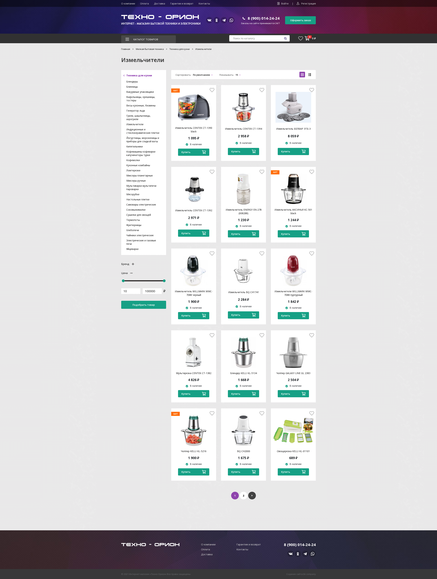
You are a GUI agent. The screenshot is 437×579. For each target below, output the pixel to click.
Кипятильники (134, 146)
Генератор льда (135, 110)
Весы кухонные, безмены (141, 105)
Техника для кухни (180, 49)
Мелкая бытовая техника (150, 49)
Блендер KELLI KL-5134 (243, 373)
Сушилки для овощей (138, 214)
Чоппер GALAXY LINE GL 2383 (293, 373)
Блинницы (132, 86)
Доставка (159, 3)
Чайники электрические (140, 235)
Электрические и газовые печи (141, 242)
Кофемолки (133, 160)
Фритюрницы (133, 225)
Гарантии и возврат (181, 3)
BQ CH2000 (243, 451)
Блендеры (132, 81)
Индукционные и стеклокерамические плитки (142, 131)
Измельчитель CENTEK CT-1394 (243, 128)
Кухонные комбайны (138, 165)
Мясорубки (132, 194)
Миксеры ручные (136, 180)
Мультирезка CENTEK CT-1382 (193, 373)
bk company (309, 574)
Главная (125, 49)
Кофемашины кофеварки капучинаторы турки (140, 153)
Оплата (144, 3)
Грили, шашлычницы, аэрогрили (138, 117)
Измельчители (134, 124)
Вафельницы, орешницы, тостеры (140, 98)
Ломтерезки (133, 170)
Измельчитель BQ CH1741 (243, 292)
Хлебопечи (132, 230)
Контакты (204, 3)
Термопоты (133, 220)
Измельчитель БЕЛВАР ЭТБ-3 (293, 128)
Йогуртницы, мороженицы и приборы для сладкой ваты (142, 139)
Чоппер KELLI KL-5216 (193, 451)
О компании (128, 3)
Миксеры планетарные (139, 175)
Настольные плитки (137, 199)
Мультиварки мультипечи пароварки (141, 187)
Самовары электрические (141, 204)
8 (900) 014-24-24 (264, 18)
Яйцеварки (132, 249)
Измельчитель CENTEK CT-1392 (193, 210)
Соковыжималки (135, 209)
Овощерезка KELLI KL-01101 (293, 451)
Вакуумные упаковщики (140, 91)
